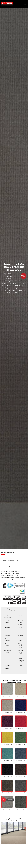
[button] (3, 799)
